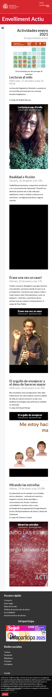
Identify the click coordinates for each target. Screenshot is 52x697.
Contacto (8, 600)
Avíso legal (8, 603)
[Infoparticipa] (26, 633)
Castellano (43, 5)
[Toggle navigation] (47, 5)
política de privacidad (14, 688)
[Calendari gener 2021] (28, 55)
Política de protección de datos (17, 609)
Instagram (8, 664)
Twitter (7, 652)
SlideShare (8, 658)
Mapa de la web (10, 606)
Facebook (8, 655)
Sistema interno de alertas (15, 615)
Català (41, 3)
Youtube (7, 661)
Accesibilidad (9, 612)
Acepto (5, 694)
